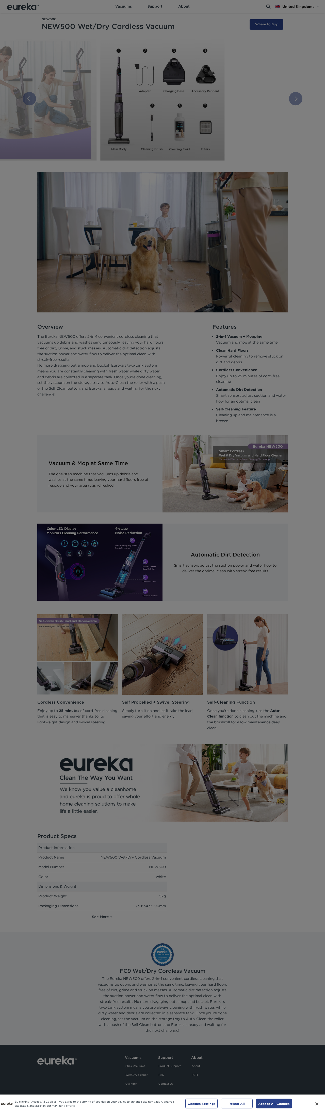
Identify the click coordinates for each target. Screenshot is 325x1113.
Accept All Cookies (273, 1103)
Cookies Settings (201, 1103)
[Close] (316, 1103)
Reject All (237, 1103)
